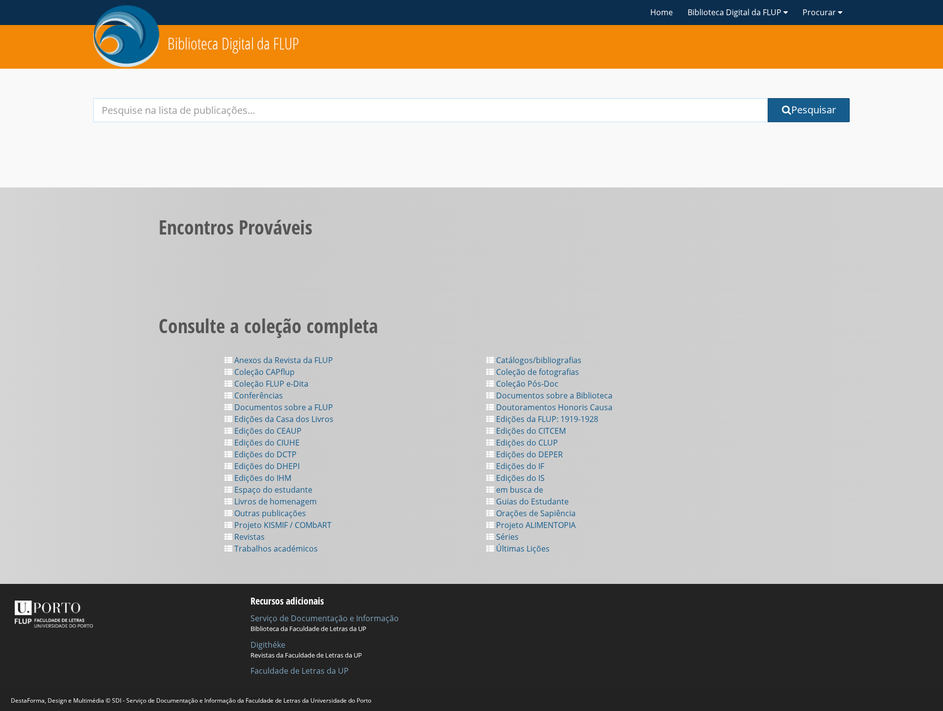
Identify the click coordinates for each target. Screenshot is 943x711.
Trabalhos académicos (275, 548)
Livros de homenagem (274, 501)
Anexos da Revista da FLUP (282, 360)
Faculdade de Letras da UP (299, 670)
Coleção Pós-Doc (526, 383)
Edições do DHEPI (266, 466)
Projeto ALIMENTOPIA (535, 525)
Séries (506, 536)
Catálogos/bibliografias (538, 360)
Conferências (257, 395)
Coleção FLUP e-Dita (270, 383)
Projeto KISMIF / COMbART (282, 525)
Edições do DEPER (528, 454)
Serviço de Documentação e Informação (324, 618)
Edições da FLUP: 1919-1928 (546, 419)
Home (661, 12)
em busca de (518, 489)
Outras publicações (269, 513)
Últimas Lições (522, 548)
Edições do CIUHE (266, 442)
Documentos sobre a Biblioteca (553, 395)
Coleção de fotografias (536, 372)
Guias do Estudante (531, 501)
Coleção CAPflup (263, 372)
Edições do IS (519, 478)
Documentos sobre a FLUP (282, 407)
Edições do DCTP (264, 454)
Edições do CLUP (526, 442)
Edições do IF (519, 466)
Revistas (248, 536)
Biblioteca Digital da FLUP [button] (735, 12)
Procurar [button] (820, 12)
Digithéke (267, 644)
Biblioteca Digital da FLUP (233, 43)
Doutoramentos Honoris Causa (553, 407)
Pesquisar (813, 109)
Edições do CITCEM (530, 430)
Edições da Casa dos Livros (282, 419)
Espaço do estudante (272, 489)
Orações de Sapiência (535, 513)
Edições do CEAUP (267, 430)
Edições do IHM (261, 478)
